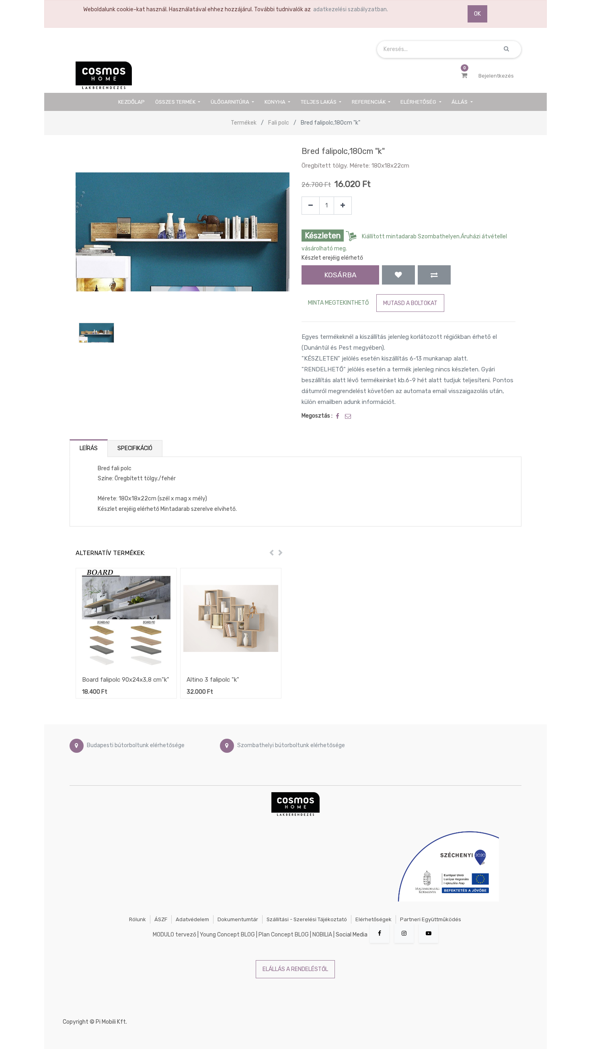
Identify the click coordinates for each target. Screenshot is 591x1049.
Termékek (244, 122)
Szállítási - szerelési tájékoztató (307, 919)
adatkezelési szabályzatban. (350, 9)
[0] (464, 75)
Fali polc (278, 122)
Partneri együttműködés (430, 919)
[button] (398, 275)
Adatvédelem (192, 919)
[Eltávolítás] (311, 206)
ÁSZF (160, 919)
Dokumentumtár (238, 919)
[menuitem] (131, 102)
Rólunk (137, 919)
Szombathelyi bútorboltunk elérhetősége (291, 745)
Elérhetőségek (373, 919)
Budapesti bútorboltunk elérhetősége (136, 745)
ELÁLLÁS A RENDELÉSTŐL (295, 969)
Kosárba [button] (340, 275)
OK (477, 13)
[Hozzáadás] (343, 206)
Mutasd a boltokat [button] (410, 303)
